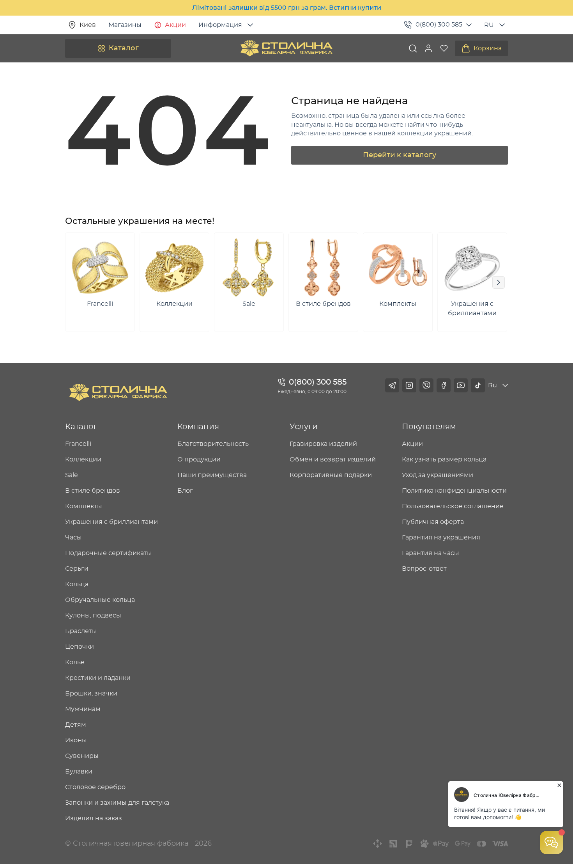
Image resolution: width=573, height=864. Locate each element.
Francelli (78, 444)
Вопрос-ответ (424, 569)
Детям (75, 725)
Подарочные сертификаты (108, 553)
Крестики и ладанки (98, 678)
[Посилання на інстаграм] (409, 385)
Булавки (78, 771)
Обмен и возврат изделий (333, 459)
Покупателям (429, 427)
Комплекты (83, 506)
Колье (75, 662)
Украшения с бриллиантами (111, 522)
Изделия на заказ (93, 818)
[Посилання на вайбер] (426, 385)
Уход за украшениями (437, 475)
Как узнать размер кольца (444, 459)
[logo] (286, 48)
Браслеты (81, 631)
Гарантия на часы (430, 553)
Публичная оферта (433, 522)
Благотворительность (213, 444)
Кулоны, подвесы (93, 615)
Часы (73, 537)
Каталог (124, 48)
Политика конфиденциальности (454, 491)
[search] (413, 48)
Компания (198, 427)
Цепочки (79, 647)
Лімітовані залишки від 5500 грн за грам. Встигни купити (286, 8)
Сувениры (82, 756)
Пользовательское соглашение (453, 506)
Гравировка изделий (323, 444)
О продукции (199, 459)
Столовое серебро (95, 787)
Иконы (76, 740)
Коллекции (83, 459)
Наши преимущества (212, 475)
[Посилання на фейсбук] (444, 385)
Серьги (76, 569)
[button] (428, 48)
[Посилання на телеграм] (392, 385)
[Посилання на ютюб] (461, 385)
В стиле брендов (92, 491)
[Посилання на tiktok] (478, 385)
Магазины (124, 25)
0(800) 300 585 (439, 24)
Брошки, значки (91, 693)
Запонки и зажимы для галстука (117, 803)
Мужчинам (83, 709)
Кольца (76, 584)
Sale (71, 475)
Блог (185, 491)
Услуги (304, 427)
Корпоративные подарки (331, 475)
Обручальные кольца (100, 600)
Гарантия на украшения (441, 537)
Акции (175, 25)
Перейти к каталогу (399, 155)
